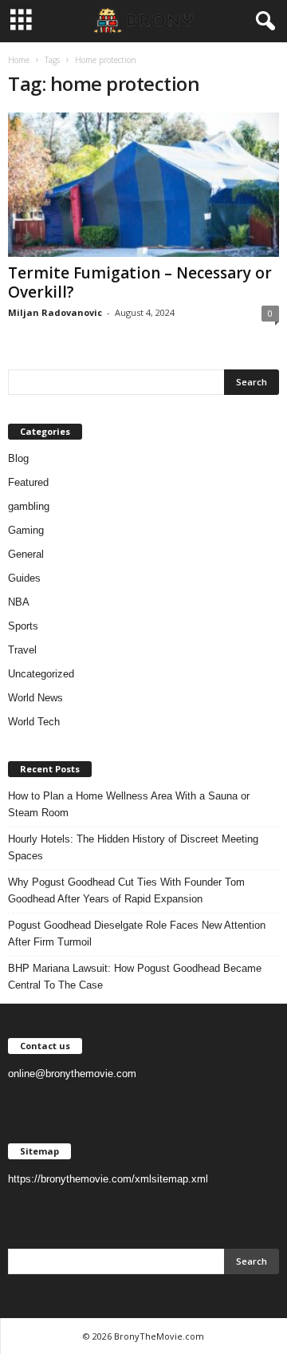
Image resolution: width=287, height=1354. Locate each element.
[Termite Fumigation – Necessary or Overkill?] (143, 185)
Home (18, 59)
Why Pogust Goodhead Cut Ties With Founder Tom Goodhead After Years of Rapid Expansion (126, 890)
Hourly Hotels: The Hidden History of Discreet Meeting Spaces (133, 847)
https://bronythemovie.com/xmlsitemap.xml (108, 1179)
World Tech (34, 722)
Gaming (26, 530)
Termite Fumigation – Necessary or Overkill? (140, 282)
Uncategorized (41, 674)
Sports (23, 626)
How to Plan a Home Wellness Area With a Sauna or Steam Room (129, 804)
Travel (22, 650)
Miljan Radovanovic (55, 312)
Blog (18, 458)
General (26, 554)
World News (35, 698)
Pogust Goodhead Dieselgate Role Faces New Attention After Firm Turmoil (136, 933)
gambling (28, 506)
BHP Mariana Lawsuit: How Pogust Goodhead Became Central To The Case (134, 976)
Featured (28, 482)
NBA (18, 602)
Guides (24, 578)
